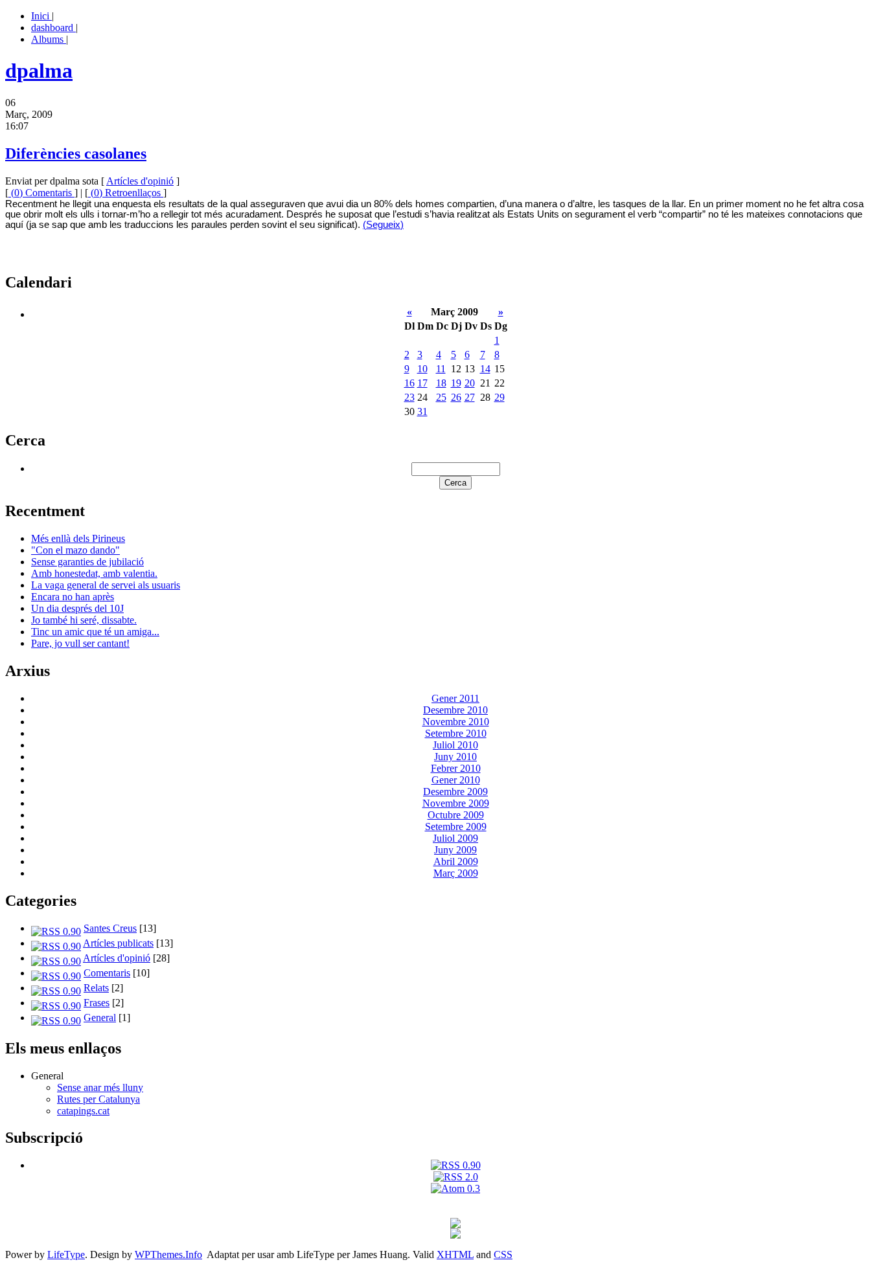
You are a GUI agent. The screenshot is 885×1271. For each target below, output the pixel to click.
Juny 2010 (455, 756)
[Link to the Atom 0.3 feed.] (455, 1188)
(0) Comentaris (41, 192)
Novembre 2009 (455, 803)
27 (470, 397)
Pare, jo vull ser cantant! (80, 643)
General (100, 1017)
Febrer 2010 (456, 768)
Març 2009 (455, 873)
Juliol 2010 (455, 744)
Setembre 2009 (456, 826)
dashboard (53, 27)
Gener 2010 (455, 779)
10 (422, 368)
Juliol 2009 (455, 838)
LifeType (66, 1254)
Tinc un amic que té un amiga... (95, 631)
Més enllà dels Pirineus (78, 538)
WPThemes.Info (168, 1254)
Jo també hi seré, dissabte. (84, 619)
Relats (96, 987)
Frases (96, 1002)
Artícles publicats (118, 943)
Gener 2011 (455, 698)
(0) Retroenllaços (125, 192)
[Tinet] (455, 1235)
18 (441, 382)
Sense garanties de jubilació (87, 561)
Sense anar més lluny (100, 1087)
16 (409, 382)
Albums (48, 39)
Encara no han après (72, 596)
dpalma (39, 70)
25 (441, 397)
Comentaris (107, 972)
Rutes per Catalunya (98, 1099)
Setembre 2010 (456, 733)
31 (422, 411)
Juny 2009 (455, 849)
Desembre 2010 (455, 709)
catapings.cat (83, 1110)
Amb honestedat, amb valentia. (94, 573)
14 (485, 368)
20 (470, 382)
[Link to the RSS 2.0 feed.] (455, 1176)
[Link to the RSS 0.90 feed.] (456, 1165)
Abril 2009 (455, 861)
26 (456, 397)
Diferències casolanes (75, 153)
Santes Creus (110, 928)
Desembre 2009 (455, 791)
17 (422, 382)
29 (499, 397)
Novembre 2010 (455, 721)
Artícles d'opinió (140, 180)
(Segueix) (383, 224)
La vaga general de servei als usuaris (105, 585)
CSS (503, 1254)
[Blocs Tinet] (455, 1224)
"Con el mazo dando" (75, 550)
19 (456, 382)
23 (409, 397)
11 (441, 368)
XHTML (455, 1254)
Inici (41, 15)
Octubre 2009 (456, 814)
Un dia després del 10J (77, 608)
